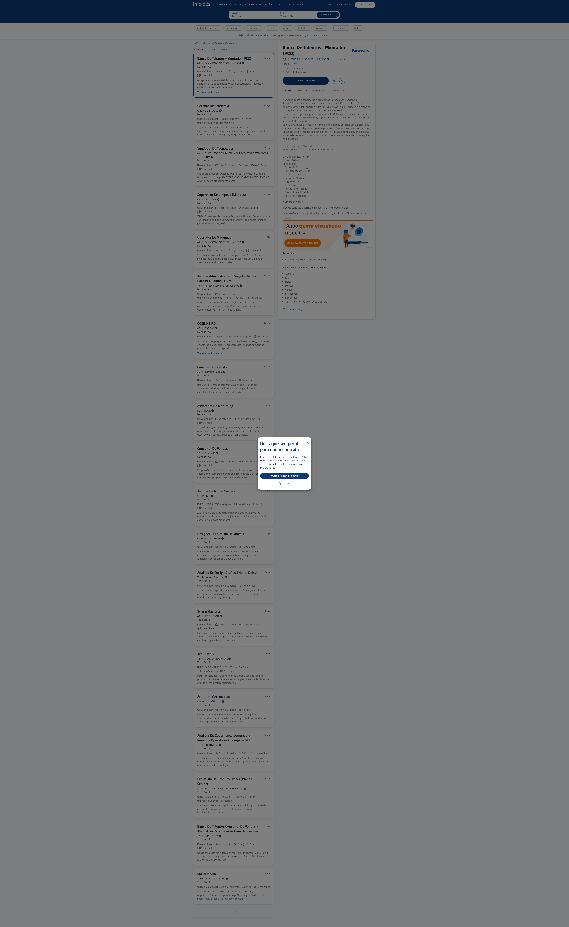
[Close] (307, 443)
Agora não (284, 483)
